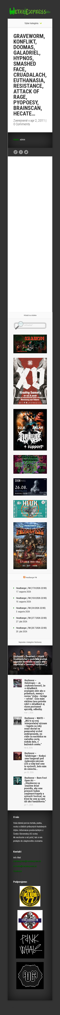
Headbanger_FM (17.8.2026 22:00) (31, 588)
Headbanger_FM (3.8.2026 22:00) (30, 608)
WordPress (46, 1008)
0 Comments (21, 124)
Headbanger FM (31, 577)
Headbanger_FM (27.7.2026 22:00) (31, 618)
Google (15, 152)
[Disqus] (30, 201)
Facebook (21, 152)
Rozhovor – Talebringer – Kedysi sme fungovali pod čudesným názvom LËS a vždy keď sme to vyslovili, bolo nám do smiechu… (35, 761)
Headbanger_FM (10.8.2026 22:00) (31, 598)
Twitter (26, 152)
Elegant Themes (25, 1008)
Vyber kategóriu (31, 23)
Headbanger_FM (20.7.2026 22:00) (31, 628)
